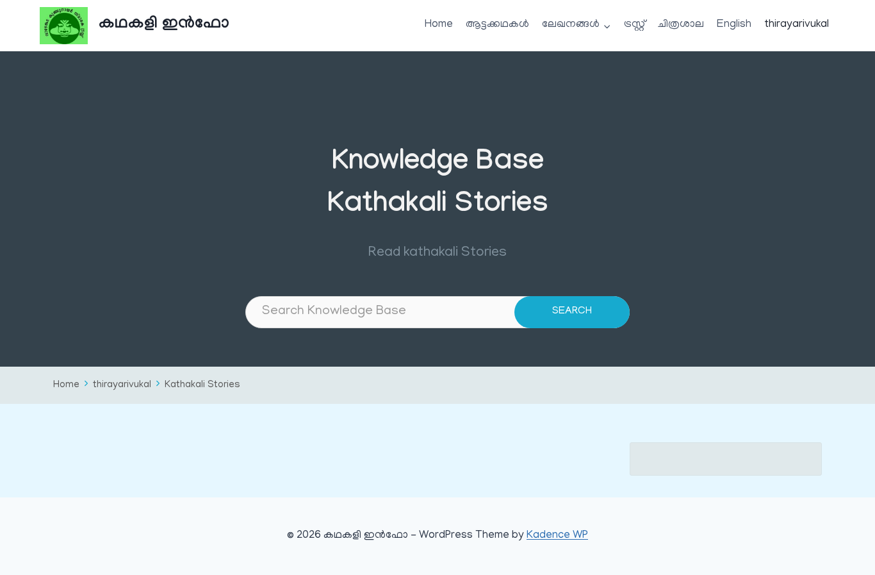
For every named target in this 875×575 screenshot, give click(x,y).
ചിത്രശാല (681, 25)
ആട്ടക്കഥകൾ (497, 25)
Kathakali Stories (202, 385)
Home (439, 25)
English (734, 25)
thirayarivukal (797, 25)
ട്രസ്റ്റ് (634, 25)
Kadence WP (557, 536)
